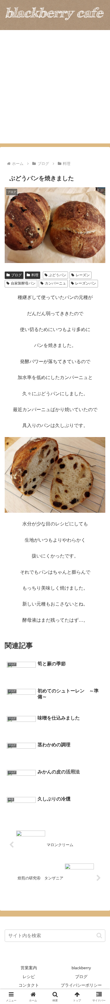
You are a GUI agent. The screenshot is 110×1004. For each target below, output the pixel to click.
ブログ (16, 275)
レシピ (29, 976)
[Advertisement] (55, 88)
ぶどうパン (57, 275)
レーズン (83, 275)
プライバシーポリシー (81, 985)
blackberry (81, 967)
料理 (34, 275)
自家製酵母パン (23, 283)
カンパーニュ (55, 283)
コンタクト (28, 985)
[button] (99, 935)
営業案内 (29, 967)
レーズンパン (85, 283)
